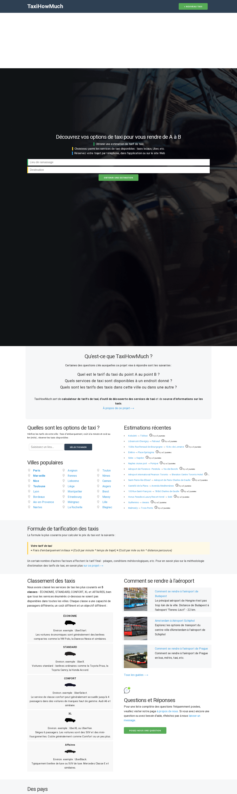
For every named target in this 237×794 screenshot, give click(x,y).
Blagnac (107, 507)
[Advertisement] (118, 39)
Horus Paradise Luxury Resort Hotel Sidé (150, 497)
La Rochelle (75, 507)
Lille (105, 502)
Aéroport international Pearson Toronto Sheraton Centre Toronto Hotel (165, 474)
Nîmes (106, 475)
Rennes (72, 475)
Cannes (106, 481)
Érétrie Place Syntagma (141, 452)
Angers (106, 486)
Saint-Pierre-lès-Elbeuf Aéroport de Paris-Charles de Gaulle (159, 480)
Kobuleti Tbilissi (138, 435)
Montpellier (75, 491)
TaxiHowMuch (45, 6)
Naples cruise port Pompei (143, 463)
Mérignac (73, 502)
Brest (105, 491)
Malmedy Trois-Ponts (141, 508)
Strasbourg (75, 497)
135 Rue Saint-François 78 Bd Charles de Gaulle (154, 491)
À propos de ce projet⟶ (118, 408)
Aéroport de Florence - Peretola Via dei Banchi (153, 469)
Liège (71, 486)
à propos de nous (167, 711)
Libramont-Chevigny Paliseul (144, 441)
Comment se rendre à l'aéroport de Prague (181, 648)
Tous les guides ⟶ (136, 675)
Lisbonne (73, 481)
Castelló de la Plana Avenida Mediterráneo (151, 485)
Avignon (72, 470)
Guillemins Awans (139, 502)
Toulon (106, 470)
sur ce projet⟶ (93, 565)
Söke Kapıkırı (136, 458)
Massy (106, 497)
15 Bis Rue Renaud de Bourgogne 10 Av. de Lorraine (156, 446)
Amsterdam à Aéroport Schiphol (175, 620)
